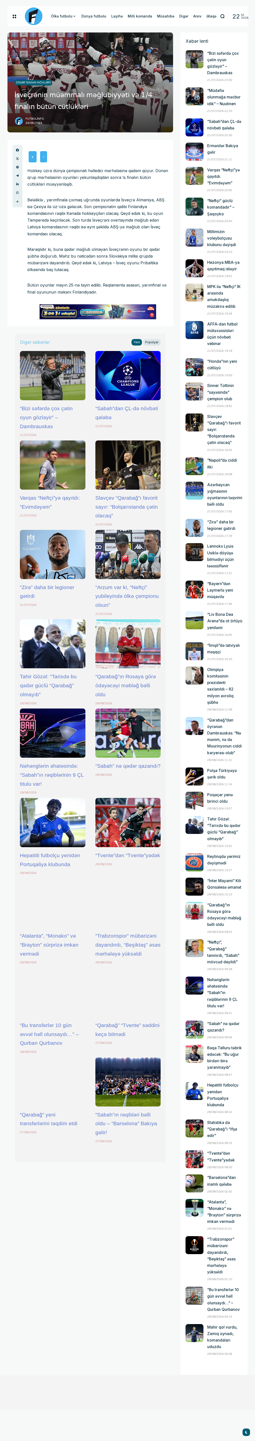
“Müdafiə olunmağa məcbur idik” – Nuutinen (224, 97)
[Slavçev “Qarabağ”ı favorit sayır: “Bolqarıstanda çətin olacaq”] (128, 465)
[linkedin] (17, 184)
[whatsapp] (17, 192)
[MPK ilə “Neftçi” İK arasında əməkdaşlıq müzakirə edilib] (194, 293)
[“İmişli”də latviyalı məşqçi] (194, 651)
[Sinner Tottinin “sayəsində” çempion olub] (194, 391)
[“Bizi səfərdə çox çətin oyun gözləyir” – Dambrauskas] (52, 375)
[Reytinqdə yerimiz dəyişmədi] (194, 862)
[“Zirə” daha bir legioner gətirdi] (52, 554)
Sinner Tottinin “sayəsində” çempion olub (220, 392)
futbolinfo (35, 118)
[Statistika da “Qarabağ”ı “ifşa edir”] (194, 1128)
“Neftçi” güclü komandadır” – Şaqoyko (220, 207)
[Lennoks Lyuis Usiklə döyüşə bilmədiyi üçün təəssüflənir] (194, 552)
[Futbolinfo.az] (34, 16)
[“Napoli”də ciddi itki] (194, 466)
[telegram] (17, 175)
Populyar (152, 342)
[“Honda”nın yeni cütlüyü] (194, 367)
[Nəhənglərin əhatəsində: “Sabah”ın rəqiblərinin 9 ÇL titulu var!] (52, 733)
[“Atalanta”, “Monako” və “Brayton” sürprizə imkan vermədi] (52, 903)
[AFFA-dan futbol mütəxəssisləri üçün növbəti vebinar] (194, 330)
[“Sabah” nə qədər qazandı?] (128, 733)
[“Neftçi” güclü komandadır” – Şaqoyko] (194, 207)
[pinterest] (17, 167)
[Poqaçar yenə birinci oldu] (194, 801)
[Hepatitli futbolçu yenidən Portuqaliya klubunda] (52, 822)
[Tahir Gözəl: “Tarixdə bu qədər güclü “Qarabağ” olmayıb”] (52, 644)
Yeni (136, 342)
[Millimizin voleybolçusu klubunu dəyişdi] (194, 238)
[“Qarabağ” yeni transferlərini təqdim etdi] (52, 1081)
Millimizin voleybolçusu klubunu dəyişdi (221, 238)
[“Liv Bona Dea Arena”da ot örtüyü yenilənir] (194, 620)
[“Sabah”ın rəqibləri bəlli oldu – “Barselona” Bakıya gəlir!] (128, 1081)
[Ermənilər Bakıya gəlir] (194, 152)
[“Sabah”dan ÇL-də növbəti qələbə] (128, 375)
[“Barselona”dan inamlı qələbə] (194, 1183)
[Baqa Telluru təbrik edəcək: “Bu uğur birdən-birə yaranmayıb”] (194, 1054)
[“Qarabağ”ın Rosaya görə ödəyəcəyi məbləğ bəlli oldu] (128, 644)
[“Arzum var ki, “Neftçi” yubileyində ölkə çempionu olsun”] (128, 554)
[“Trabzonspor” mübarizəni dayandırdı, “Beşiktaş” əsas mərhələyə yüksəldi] (128, 903)
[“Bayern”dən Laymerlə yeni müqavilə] (194, 590)
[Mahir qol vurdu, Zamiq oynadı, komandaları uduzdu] (194, 1333)
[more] (17, 202)
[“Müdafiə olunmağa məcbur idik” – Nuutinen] (194, 96)
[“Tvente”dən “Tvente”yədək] (128, 822)
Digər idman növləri (33, 82)
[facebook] (17, 150)
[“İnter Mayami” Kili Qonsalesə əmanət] (194, 887)
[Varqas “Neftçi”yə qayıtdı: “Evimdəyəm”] (52, 465)
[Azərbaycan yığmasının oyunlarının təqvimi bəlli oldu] (194, 491)
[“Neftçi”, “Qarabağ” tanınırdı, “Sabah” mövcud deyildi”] (194, 948)
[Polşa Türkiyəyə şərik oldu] (194, 776)
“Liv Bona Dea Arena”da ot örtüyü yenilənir (224, 621)
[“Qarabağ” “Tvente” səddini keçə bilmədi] (128, 992)
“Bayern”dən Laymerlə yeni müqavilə (220, 590)
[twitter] (17, 158)
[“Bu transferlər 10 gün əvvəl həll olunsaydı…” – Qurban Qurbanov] (52, 992)
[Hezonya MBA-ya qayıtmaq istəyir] (194, 268)
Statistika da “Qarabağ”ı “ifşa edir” (222, 1129)
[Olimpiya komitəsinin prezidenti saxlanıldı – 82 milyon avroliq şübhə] (194, 676)
